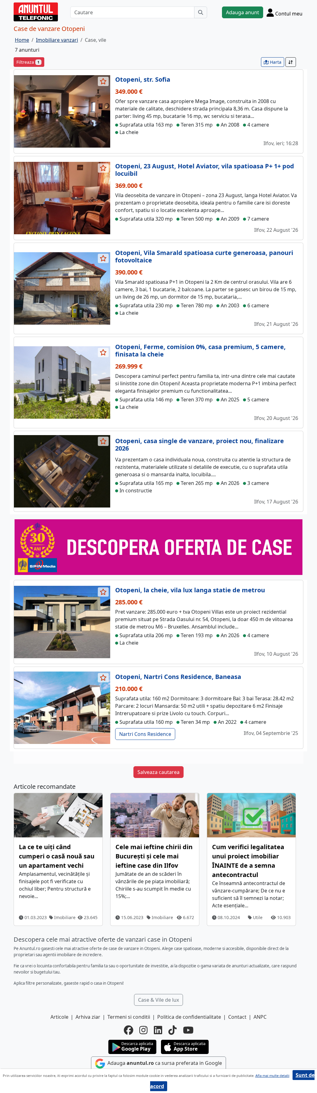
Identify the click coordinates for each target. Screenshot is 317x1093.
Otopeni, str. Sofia (142, 79)
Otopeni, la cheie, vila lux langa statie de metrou (190, 590)
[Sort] (290, 62)
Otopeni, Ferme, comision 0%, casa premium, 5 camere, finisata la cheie (200, 350)
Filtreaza (27, 62)
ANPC (260, 1016)
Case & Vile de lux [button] (158, 999)
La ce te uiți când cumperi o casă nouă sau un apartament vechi (56, 856)
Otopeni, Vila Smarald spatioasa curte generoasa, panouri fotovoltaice (204, 256)
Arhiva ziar (88, 1016)
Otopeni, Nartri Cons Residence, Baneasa (178, 676)
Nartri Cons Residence (145, 734)
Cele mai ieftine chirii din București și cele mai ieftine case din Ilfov (154, 856)
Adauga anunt (242, 12)
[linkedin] (158, 1030)
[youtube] (188, 1030)
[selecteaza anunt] (103, 81)
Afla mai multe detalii (272, 1075)
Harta (275, 62)
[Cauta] (200, 12)
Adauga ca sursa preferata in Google (164, 1063)
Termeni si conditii (128, 1016)
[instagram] (143, 1030)
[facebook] (128, 1030)
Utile (257, 917)
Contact (237, 1016)
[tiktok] (172, 1030)
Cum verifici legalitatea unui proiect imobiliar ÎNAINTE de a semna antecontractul (248, 861)
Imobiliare (64, 917)
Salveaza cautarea (158, 772)
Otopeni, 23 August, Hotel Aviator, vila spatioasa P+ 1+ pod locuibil (204, 170)
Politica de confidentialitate (189, 1016)
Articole (59, 1016)
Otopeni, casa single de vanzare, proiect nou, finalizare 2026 (199, 444)
